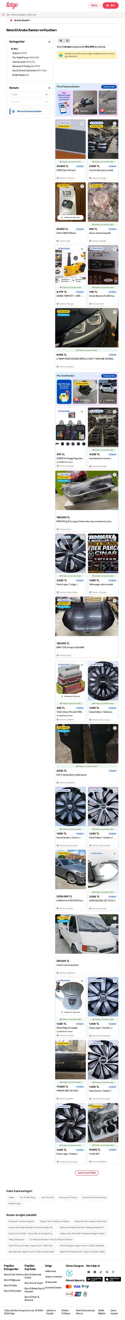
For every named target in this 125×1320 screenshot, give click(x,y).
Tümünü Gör (109, 87)
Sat (113, 5)
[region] (87, 102)
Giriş (94, 5)
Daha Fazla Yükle (87, 1173)
